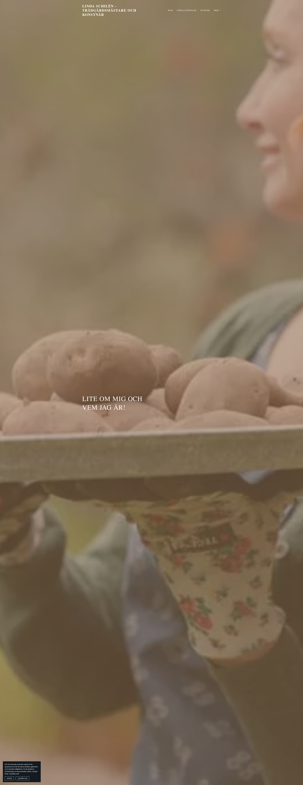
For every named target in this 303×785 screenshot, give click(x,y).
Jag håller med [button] (22, 778)
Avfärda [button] (9, 778)
